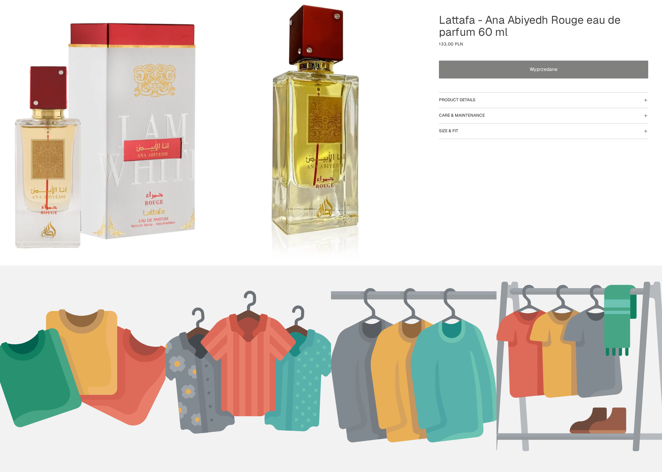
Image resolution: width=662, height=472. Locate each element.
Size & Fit (448, 131)
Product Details (457, 100)
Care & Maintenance (462, 115)
